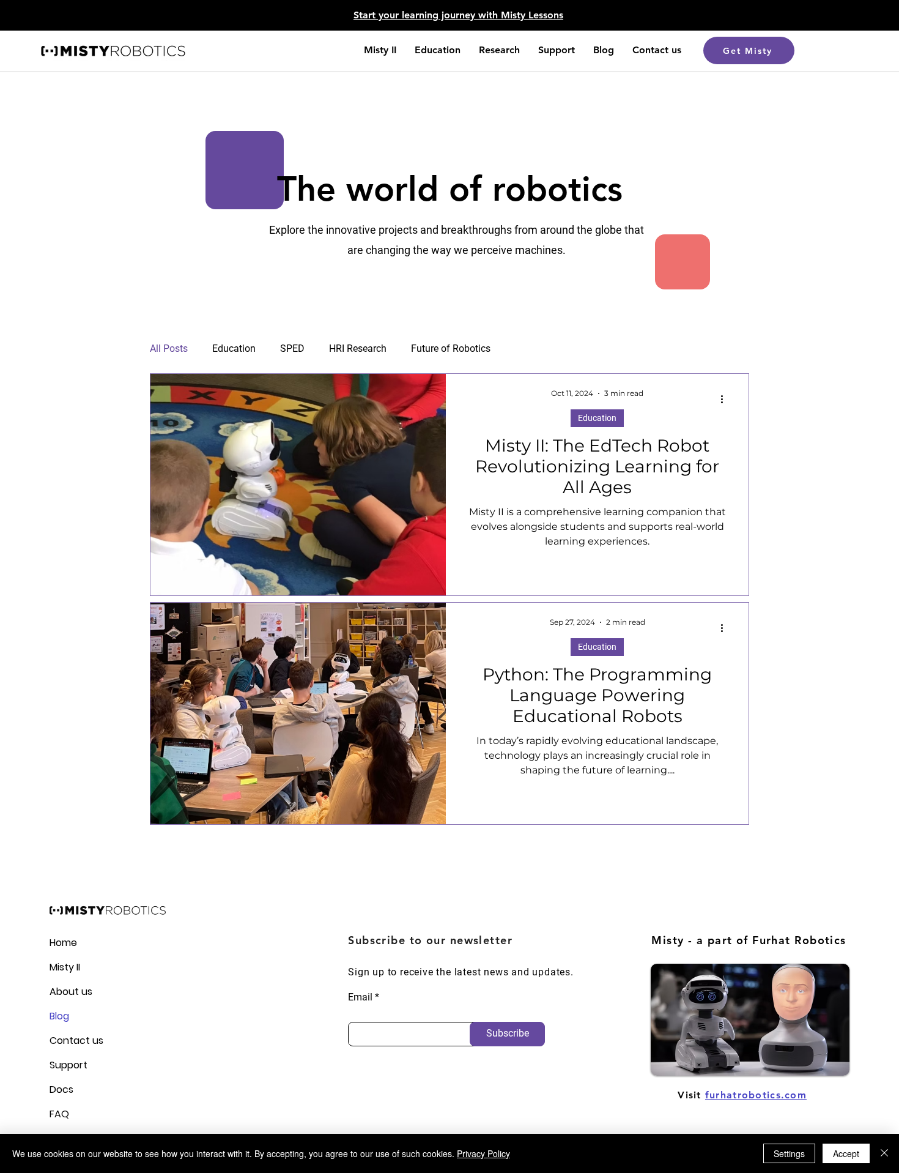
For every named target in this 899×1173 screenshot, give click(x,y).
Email (360, 997)
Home (63, 943)
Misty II (65, 967)
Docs (61, 1089)
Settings (789, 1153)
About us (71, 992)
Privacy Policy (483, 1153)
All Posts (169, 348)
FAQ (59, 1114)
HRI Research (358, 348)
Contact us (71, 1040)
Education (234, 348)
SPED (292, 348)
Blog (59, 1016)
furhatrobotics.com (756, 1095)
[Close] (884, 1153)
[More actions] (726, 399)
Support (68, 1065)
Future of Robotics (450, 348)
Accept (846, 1153)
